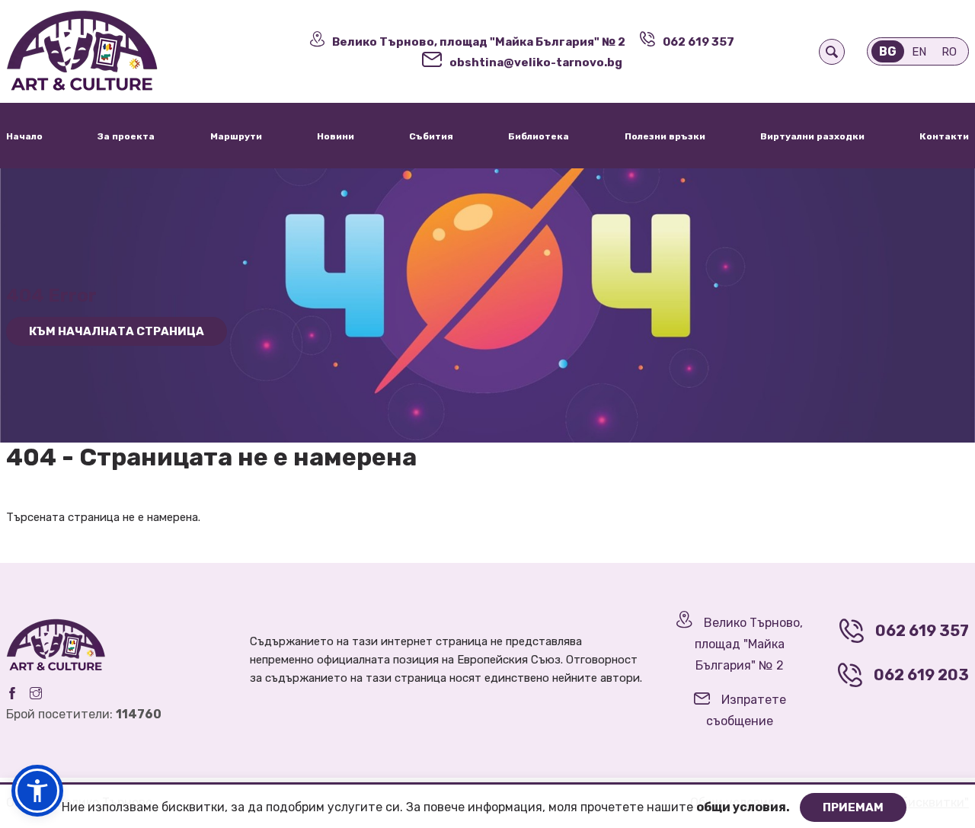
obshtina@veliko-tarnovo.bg (535, 62)
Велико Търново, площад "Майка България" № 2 (478, 42)
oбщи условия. (744, 807)
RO (949, 52)
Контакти (944, 136)
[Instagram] (36, 693)
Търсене (832, 52)
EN (919, 52)
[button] (37, 791)
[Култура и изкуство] (122, 51)
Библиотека (538, 136)
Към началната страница (116, 331)
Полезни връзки (665, 136)
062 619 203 (921, 675)
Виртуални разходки (812, 136)
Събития (431, 136)
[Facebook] (12, 693)
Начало (24, 136)
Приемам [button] (853, 807)
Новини (335, 136)
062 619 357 (698, 42)
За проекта (126, 136)
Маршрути (236, 136)
